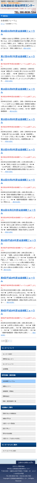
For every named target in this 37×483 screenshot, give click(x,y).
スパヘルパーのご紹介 (9, 451)
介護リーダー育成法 (9, 423)
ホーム (2, 23)
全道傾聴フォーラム (9, 381)
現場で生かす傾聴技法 (9, 413)
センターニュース (8, 364)
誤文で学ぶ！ (7, 428)
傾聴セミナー (7, 386)
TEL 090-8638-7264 (25, 12)
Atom (22, 466)
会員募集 (5, 369)
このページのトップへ (25, 462)
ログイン (15, 466)
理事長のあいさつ (8, 359)
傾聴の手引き (7, 418)
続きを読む (27, 48)
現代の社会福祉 (7, 433)
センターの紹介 (7, 354)
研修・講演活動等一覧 (9, 401)
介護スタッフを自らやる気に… (12, 438)
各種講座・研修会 (8, 391)
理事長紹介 (6, 396)
